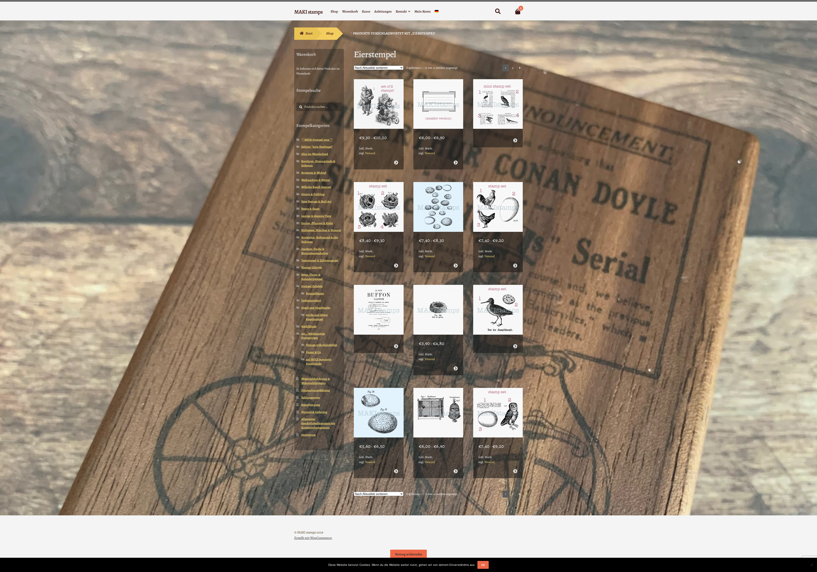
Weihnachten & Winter (315, 180)
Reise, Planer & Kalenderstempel (312, 277)
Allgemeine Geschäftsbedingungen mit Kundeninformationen (318, 423)
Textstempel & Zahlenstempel (319, 260)
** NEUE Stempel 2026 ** (317, 140)
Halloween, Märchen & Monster (321, 230)
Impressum (308, 435)
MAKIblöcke (309, 326)
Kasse (366, 11)
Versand (370, 153)
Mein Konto (422, 11)
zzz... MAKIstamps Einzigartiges (313, 336)
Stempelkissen (315, 293)
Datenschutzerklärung (315, 390)
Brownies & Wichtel (313, 173)
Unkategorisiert (311, 300)
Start (308, 33)
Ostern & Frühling (312, 194)
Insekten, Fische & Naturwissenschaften (314, 251)
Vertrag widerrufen (408, 554)
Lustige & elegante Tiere (316, 216)
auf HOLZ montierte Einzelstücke (318, 361)
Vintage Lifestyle (311, 267)
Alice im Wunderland (314, 154)
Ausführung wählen (396, 163)
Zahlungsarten (310, 398)
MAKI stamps (308, 12)
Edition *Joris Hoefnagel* (317, 147)
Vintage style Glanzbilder (321, 345)
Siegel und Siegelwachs (315, 308)
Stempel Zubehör (312, 286)
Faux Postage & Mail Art (316, 201)
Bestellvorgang (310, 405)
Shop (334, 11)
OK (483, 565)
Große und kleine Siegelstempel (317, 317)
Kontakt (401, 11)
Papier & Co (313, 352)
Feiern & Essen (310, 209)
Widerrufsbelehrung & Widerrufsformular (315, 381)
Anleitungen (383, 11)
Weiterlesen (515, 140)
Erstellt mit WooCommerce (313, 538)
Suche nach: (498, 11)
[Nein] (812, 565)
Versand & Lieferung (314, 412)
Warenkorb (350, 11)
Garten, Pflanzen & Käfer (317, 223)
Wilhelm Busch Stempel (316, 187)
